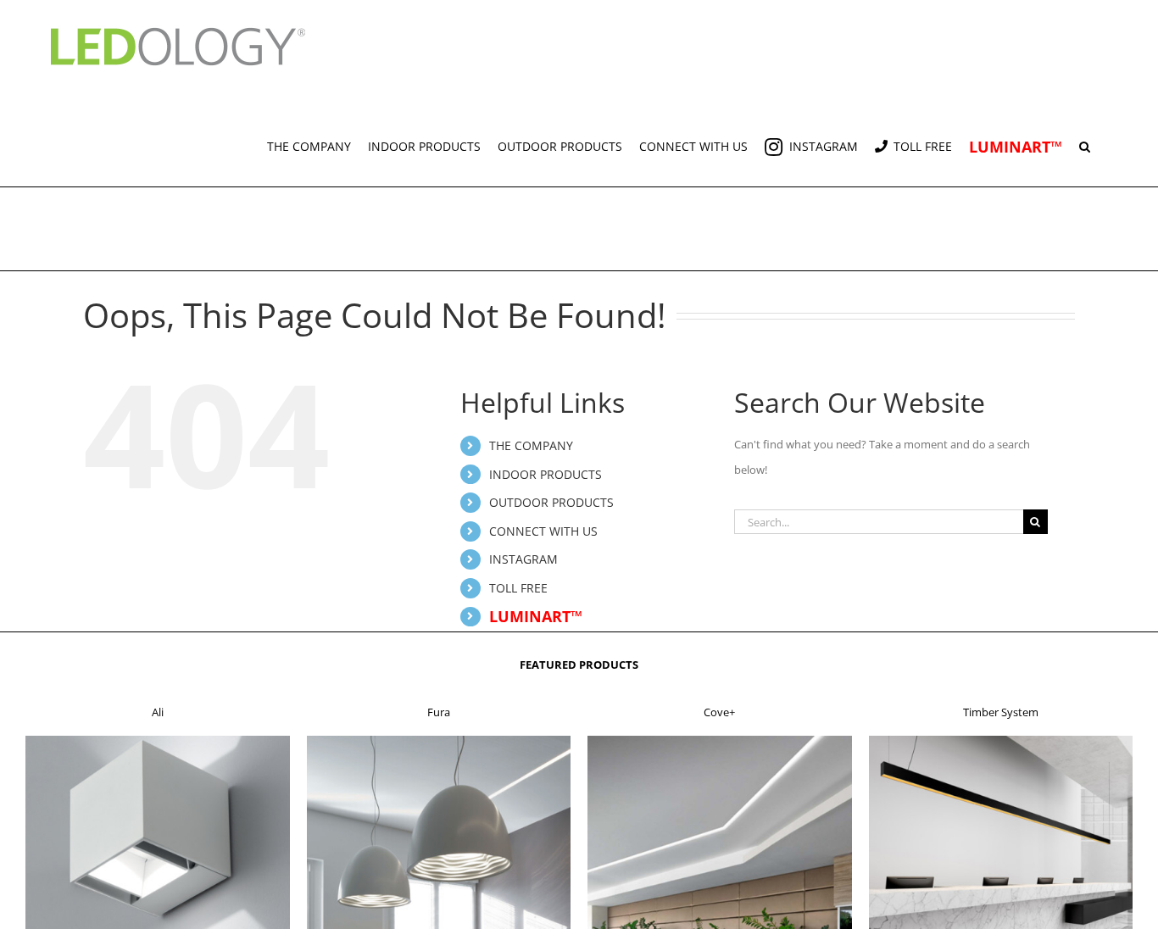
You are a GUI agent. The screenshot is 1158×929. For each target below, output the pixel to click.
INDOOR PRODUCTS (545, 474)
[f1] (157, 740)
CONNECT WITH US (543, 531)
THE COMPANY (531, 445)
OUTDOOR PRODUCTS (551, 502)
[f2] (439, 740)
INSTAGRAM (523, 559)
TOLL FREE (518, 588)
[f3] (719, 740)
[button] (1084, 139)
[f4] (1001, 740)
